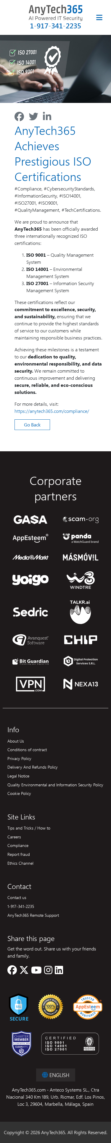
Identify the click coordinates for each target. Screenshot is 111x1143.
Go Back (32, 424)
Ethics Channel (20, 863)
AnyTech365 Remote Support (33, 915)
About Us (15, 741)
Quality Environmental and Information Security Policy (55, 785)
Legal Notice (18, 776)
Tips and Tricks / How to (28, 828)
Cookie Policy (19, 793)
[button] (12, 972)
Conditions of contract (27, 749)
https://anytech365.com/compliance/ (52, 411)
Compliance (17, 845)
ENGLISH (58, 1075)
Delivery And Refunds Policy (32, 767)
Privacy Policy (19, 758)
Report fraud (18, 854)
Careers (14, 837)
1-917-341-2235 (55, 25)
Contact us (16, 897)
